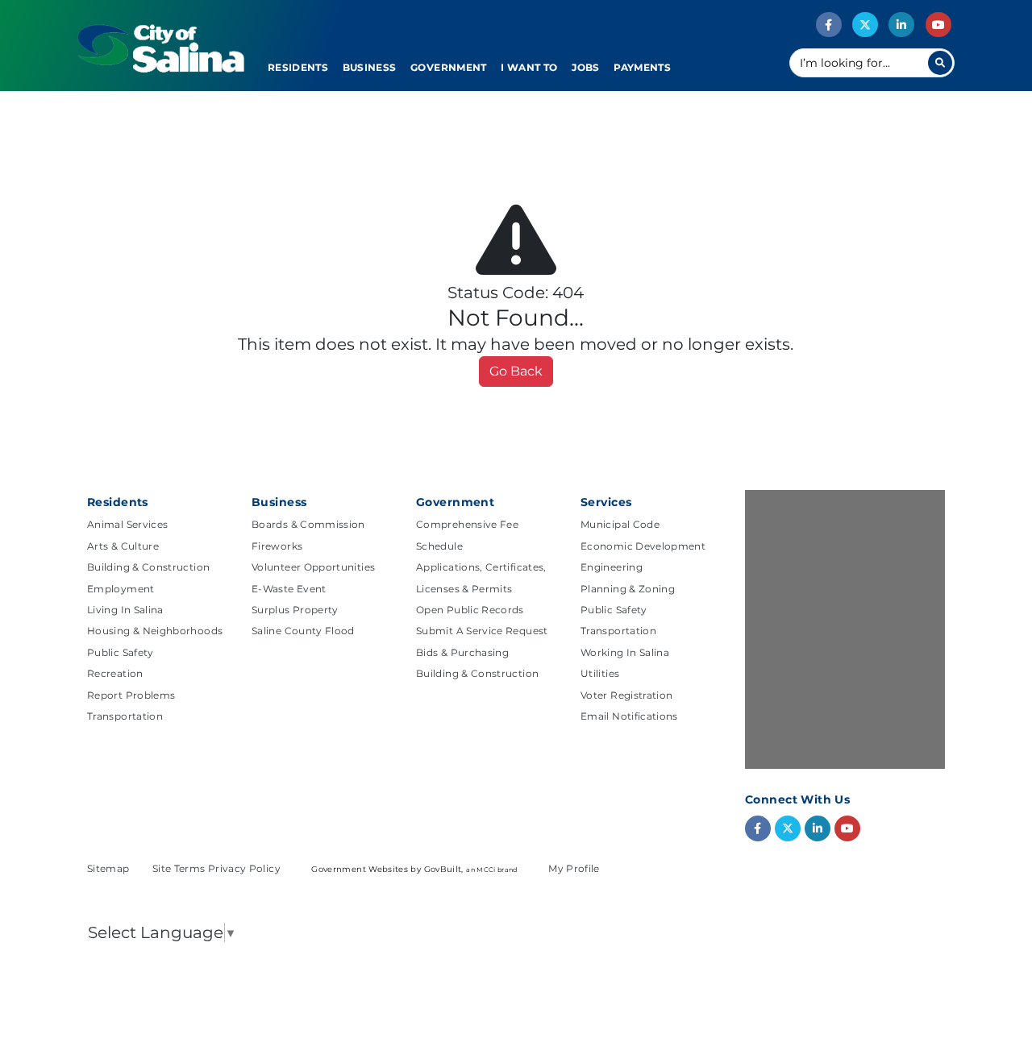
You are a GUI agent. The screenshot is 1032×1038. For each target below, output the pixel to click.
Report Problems (131, 695)
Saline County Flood (303, 631)
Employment (121, 589)
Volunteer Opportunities (313, 567)
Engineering (611, 567)
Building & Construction (148, 567)
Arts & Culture (123, 546)
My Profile (574, 868)
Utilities (599, 673)
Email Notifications (629, 716)
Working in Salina (624, 652)
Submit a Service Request (482, 631)
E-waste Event (289, 589)
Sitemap (109, 868)
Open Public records (470, 610)
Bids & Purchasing (462, 652)
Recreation (115, 673)
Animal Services (127, 524)
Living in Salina (125, 610)
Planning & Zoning (627, 589)
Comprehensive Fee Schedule (467, 534)
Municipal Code (620, 524)
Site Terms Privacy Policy (217, 868)
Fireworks (277, 546)
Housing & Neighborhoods (155, 631)
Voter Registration (626, 695)
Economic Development (642, 546)
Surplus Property (295, 610)
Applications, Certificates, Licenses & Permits (481, 577)
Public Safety (120, 652)
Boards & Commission (308, 524)
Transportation (125, 716)
